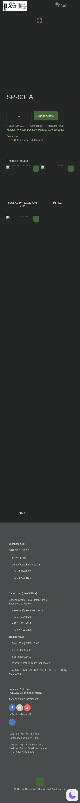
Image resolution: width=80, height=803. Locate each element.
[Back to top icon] (40, 781)
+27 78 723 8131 (21, 577)
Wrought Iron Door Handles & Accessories (40, 129)
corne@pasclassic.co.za (26, 564)
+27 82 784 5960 (21, 630)
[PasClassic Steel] (15, 6)
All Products (50, 125)
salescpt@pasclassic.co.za (27, 610)
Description (12, 136)
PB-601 (57, 202)
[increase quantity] (27, 116)
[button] (72, 795)
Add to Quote (45, 115)
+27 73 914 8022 (21, 571)
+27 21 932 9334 (21, 616)
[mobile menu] (74, 6)
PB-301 (22, 513)
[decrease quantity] (10, 116)
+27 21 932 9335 (21, 623)
